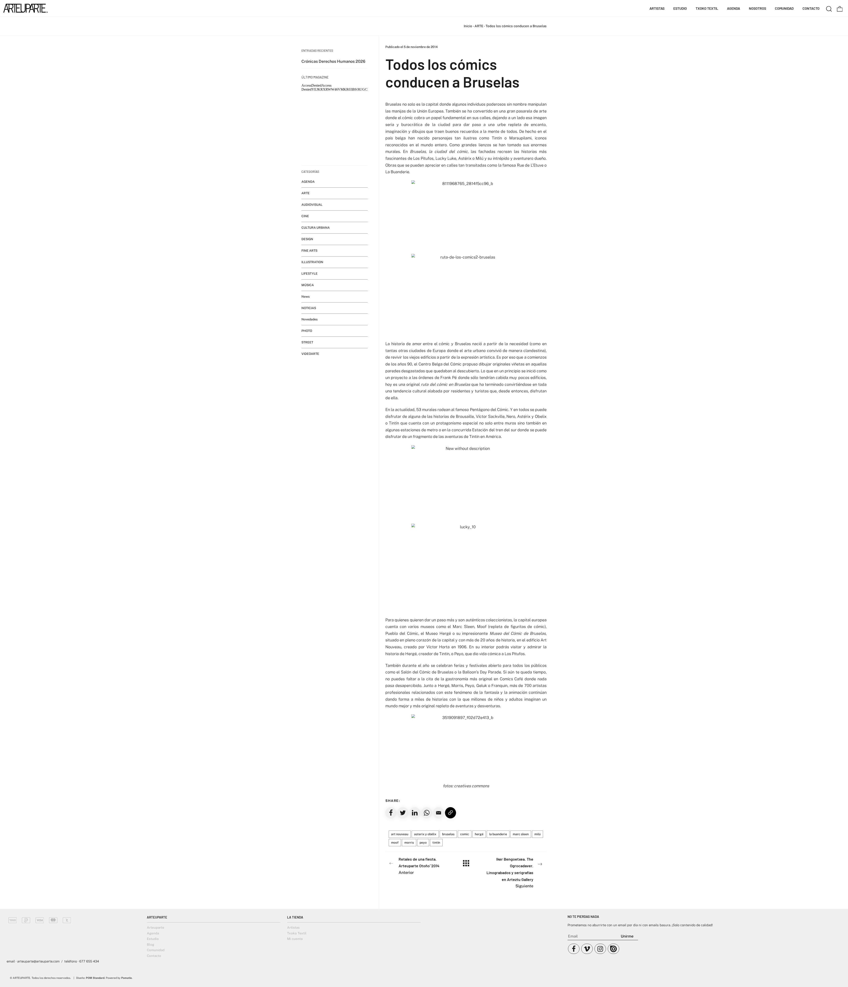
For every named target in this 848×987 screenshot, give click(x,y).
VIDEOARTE (310, 354)
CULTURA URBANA (315, 227)
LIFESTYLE (309, 273)
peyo (423, 842)
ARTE (479, 26)
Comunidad (156, 950)
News (305, 296)
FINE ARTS (309, 250)
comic (464, 834)
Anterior (419, 866)
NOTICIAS (308, 308)
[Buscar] (829, 8)
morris (409, 842)
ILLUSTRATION (312, 262)
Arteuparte (155, 927)
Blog (150, 944)
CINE (305, 216)
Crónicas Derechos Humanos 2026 (333, 61)
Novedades (309, 319)
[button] (438, 812)
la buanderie (498, 834)
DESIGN (307, 239)
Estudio (153, 939)
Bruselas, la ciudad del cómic (439, 151)
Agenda (153, 933)
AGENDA (308, 181)
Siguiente (509, 872)
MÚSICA (307, 285)
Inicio (468, 26)
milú (537, 834)
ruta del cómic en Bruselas (445, 384)
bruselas (448, 834)
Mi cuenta (295, 939)
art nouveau (399, 834)
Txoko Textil (297, 933)
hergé (479, 834)
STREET (307, 342)
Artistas (293, 927)
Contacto (154, 956)
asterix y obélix (425, 834)
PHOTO (306, 331)
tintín (436, 842)
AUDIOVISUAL (311, 204)
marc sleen (521, 834)
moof (395, 842)
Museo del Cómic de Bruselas (518, 633)
